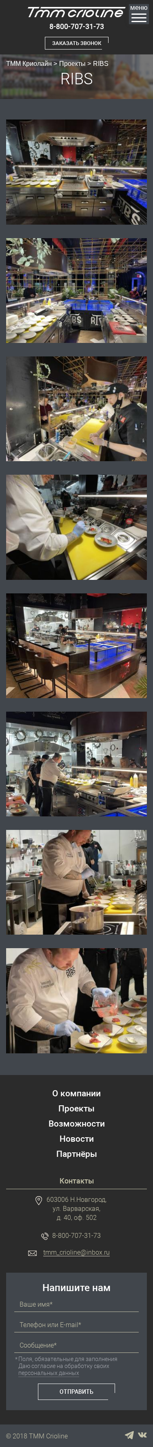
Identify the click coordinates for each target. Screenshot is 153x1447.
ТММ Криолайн (29, 63)
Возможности (77, 1124)
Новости (77, 1139)
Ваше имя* (36, 1304)
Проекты (72, 63)
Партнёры (76, 1154)
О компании (76, 1093)
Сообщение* (38, 1345)
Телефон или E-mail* (50, 1325)
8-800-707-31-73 (76, 26)
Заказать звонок (76, 43)
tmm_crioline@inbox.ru (76, 1252)
